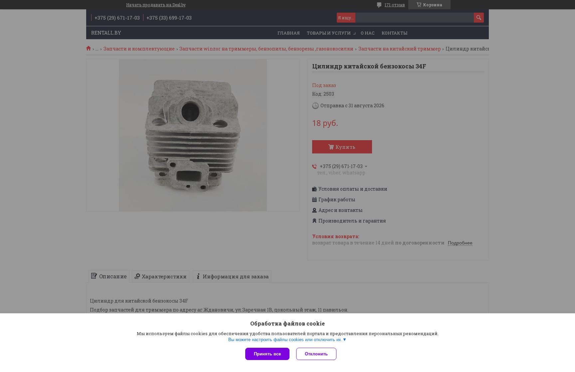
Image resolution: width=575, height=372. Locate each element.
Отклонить (316, 353)
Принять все (267, 353)
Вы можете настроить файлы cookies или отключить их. (285, 339)
